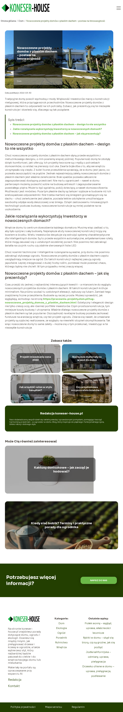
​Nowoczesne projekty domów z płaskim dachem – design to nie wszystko (59, 124)
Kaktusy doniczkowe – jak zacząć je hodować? (61, 469)
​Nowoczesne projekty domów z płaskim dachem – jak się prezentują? (56, 133)
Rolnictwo (61, 642)
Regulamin (78, 707)
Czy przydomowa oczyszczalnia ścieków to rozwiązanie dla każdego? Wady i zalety (86, 389)
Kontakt (14, 686)
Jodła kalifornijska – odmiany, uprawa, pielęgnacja (98, 657)
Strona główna (8, 21)
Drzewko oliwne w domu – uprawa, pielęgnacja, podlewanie (98, 671)
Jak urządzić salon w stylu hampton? (35, 389)
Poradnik (61, 637)
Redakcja (14, 680)
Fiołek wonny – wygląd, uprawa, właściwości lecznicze (98, 628)
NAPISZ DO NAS (98, 580)
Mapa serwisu (53, 707)
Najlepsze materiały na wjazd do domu (87, 358)
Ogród (61, 633)
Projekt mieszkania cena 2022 (35, 358)
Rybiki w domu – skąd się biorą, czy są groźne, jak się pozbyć (98, 642)
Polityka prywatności (23, 707)
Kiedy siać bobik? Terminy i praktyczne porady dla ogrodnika (61, 525)
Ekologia (61, 628)
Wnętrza (61, 647)
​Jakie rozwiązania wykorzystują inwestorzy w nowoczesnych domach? (57, 129)
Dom (21, 21)
